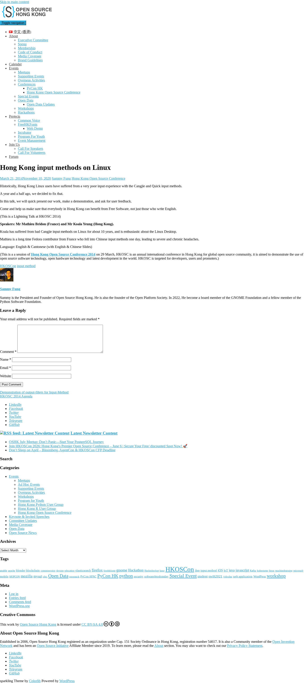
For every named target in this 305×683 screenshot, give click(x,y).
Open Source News (23, 533)
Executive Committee (33, 40)
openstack (74, 576)
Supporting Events (31, 76)
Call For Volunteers (31, 152)
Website (5, 376)
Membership (27, 48)
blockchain (33, 570)
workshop (276, 575)
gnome (121, 570)
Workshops (26, 108)
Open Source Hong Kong (38, 624)
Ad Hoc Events (29, 484)
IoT (226, 570)
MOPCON (14, 576)
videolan (227, 576)
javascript (242, 570)
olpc (45, 576)
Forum (13, 156)
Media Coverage (29, 56)
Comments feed (20, 602)
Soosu (22, 44)
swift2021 (215, 576)
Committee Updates (23, 521)
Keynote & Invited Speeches (29, 516)
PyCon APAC (88, 576)
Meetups (24, 72)
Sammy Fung (61, 178)
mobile (4, 576)
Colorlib (35, 681)
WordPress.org (19, 606)
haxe (162, 570)
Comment (8, 352)
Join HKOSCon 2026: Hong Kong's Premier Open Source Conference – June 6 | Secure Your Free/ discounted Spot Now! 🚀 (98, 446)
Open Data (25, 100)
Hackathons (26, 112)
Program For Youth (31, 136)
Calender (15, 64)
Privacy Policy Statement (244, 646)
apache (11, 570)
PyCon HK (35, 88)
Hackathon (136, 570)
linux (271, 570)
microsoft (298, 570)
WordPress (259, 576)
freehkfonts (109, 570)
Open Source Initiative (53, 646)
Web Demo (35, 128)
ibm (197, 570)
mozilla (27, 576)
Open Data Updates (41, 104)
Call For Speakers (30, 148)
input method (26, 266)
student (203, 576)
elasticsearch (83, 570)
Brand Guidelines (30, 60)
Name (5, 359)
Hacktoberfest (151, 570)
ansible (3, 570)
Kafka (253, 570)
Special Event (183, 576)
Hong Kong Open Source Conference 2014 (63, 254)
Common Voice (29, 120)
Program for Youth (31, 500)
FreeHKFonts (27, 124)
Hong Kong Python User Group (40, 504)
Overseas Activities (31, 80)
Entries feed (17, 598)
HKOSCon (8, 266)
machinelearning (283, 570)
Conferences (27, 84)
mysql (37, 576)
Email (5, 368)
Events (14, 68)
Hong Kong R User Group (37, 508)
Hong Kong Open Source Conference (53, 92)
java (232, 570)
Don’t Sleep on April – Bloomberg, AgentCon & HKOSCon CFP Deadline (62, 450)
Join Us (14, 144)
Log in (13, 594)
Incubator (24, 132)
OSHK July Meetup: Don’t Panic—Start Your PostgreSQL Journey (56, 442)
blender (20, 570)
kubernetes (262, 570)
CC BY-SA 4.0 (92, 624)
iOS (220, 570)
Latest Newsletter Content (94, 433)
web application (243, 576)
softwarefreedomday (156, 576)
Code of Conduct (30, 52)
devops (60, 570)
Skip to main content (14, 2)
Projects (14, 116)
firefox (97, 570)
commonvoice (48, 570)
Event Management (31, 140)
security (138, 576)
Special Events (28, 96)
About (13, 36)
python (126, 576)
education (70, 570)
